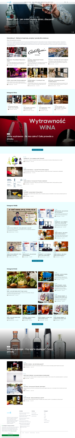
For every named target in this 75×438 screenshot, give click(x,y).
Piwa (44, 414)
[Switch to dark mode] (67, 2)
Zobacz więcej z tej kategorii (37, 149)
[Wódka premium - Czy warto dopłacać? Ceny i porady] (37, 344)
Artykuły (21, 411)
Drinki (39, 2)
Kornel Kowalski (9, 24)
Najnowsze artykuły (28, 2)
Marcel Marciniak (9, 353)
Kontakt (23, 432)
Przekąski (45, 419)
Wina (33, 2)
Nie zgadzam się (10, 433)
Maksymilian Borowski (35, 414)
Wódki (36, 2)
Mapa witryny (37, 432)
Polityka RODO (27, 432)
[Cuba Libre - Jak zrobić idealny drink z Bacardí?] (37, 18)
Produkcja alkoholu (44, 2)
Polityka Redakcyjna (32, 432)
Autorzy (33, 411)
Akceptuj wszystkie (10, 435)
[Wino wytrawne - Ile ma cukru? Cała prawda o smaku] (37, 131)
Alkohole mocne (50, 2)
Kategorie (46, 411)
